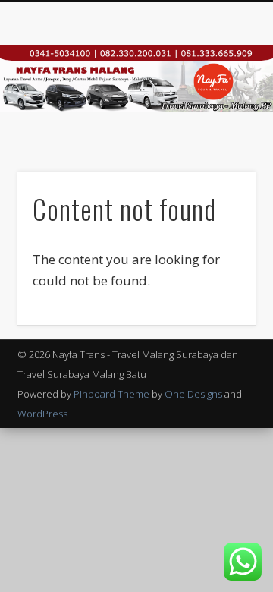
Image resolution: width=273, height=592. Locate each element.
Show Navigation (220, 136)
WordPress (42, 413)
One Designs (193, 394)
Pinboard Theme (111, 394)
